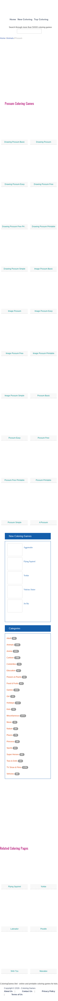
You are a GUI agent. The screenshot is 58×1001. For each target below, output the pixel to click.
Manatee (43, 971)
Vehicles (11, 774)
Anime (10, 651)
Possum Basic (43, 395)
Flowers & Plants (14, 677)
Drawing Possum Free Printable (16, 226)
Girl (8, 696)
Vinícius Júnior (29, 589)
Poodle (43, 929)
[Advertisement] (29, 72)
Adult (9, 638)
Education (11, 670)
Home (13, 19)
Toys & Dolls (12, 761)
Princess (11, 741)
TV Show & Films (14, 767)
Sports (10, 748)
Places (10, 735)
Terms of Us (17, 994)
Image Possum (14, 311)
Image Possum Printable (43, 353)
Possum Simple (14, 522)
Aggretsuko (28, 547)
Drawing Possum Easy (14, 184)
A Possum (43, 522)
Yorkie (26, 575)
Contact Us (27, 991)
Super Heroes (13, 754)
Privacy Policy (48, 991)
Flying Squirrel (29, 561)
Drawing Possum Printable (43, 226)
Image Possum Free (14, 353)
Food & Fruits (13, 683)
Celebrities (12, 664)
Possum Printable (43, 480)
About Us (8, 991)
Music (9, 722)
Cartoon (10, 658)
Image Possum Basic (43, 269)
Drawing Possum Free (43, 184)
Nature (10, 729)
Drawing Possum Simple (14, 269)
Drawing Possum (43, 142)
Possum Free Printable (14, 480)
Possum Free (43, 438)
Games (10, 690)
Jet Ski (26, 603)
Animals (10, 38)
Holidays (11, 703)
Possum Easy (14, 438)
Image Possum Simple (14, 395)
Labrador (14, 929)
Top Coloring (41, 19)
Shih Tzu (14, 971)
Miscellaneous (13, 716)
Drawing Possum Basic (14, 142)
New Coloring (25, 19)
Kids (9, 709)
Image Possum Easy (44, 311)
